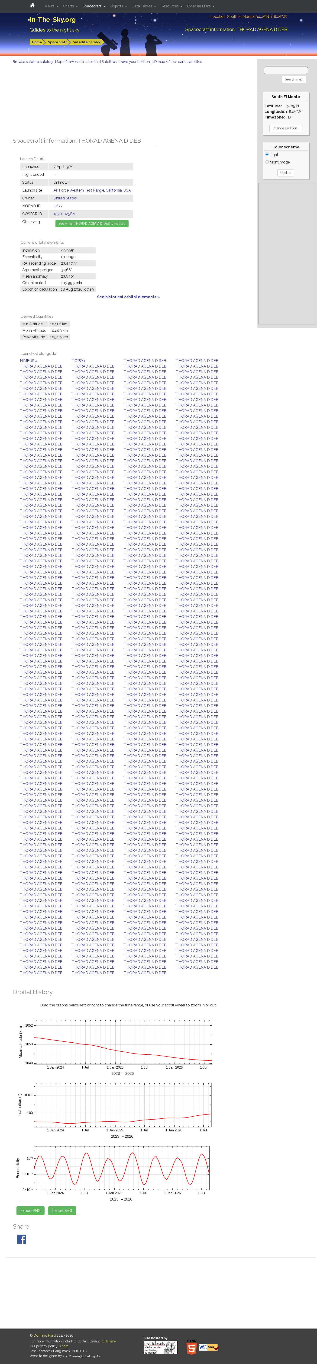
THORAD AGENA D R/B (145, 361)
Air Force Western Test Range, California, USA (92, 190)
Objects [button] (117, 6)
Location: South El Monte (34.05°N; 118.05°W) (248, 16)
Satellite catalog (87, 42)
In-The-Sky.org (53, 19)
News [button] (50, 6)
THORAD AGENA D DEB (197, 361)
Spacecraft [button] (92, 6)
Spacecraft (57, 42)
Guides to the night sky (55, 30)
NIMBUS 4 (29, 361)
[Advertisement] (128, 99)
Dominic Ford (45, 1335)
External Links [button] (199, 6)
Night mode (279, 162)
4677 (58, 206)
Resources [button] (170, 6)
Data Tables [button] (142, 6)
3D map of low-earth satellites (177, 62)
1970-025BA (64, 214)
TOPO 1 (78, 361)
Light (273, 155)
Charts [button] (69, 6)
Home (37, 42)
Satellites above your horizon (126, 62)
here (65, 1346)
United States (65, 198)
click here (108, 1341)
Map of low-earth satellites (77, 62)
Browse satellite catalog (33, 62)
